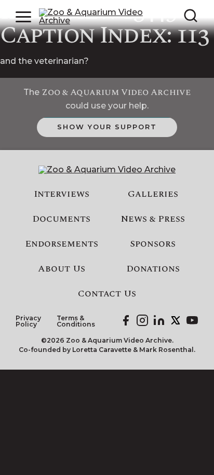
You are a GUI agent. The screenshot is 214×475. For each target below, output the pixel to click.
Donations (153, 269)
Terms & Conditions (76, 321)
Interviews (61, 194)
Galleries (153, 194)
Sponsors (153, 244)
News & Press (153, 219)
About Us (61, 269)
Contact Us (107, 293)
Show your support (106, 127)
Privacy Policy (28, 321)
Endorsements (61, 244)
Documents (61, 219)
